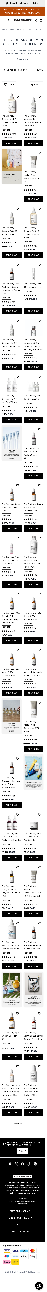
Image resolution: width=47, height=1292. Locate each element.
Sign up (22, 1151)
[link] (36, 20)
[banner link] (34, 772)
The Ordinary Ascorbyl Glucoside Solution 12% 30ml (33, 672)
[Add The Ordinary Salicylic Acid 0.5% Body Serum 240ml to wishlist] (17, 923)
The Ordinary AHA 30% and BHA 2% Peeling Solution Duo (11, 836)
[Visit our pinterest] (35, 1164)
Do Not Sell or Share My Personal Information (22, 1203)
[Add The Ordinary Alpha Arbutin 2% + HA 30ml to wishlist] (17, 485)
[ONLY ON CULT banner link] (12, 443)
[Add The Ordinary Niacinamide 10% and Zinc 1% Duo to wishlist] (17, 376)
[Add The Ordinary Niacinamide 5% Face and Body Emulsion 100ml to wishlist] (39, 1066)
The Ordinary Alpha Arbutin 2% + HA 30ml (11, 507)
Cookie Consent (23, 1199)
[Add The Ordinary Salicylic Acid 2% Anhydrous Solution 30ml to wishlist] (17, 867)
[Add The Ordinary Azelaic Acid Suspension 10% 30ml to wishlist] (39, 153)
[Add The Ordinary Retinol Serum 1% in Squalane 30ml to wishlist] (39, 485)
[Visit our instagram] (22, 1164)
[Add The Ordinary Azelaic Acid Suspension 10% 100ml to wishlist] (39, 702)
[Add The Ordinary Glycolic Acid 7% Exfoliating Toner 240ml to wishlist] (17, 97)
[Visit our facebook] (10, 1164)
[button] (12, 166)
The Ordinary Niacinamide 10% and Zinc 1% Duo (10, 398)
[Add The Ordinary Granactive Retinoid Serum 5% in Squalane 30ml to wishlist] (17, 758)
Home (4, 30)
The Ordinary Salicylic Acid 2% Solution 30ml (10, 231)
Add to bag (11, 143)
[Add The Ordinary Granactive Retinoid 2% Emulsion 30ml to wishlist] (39, 923)
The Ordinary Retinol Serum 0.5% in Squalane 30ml (33, 616)
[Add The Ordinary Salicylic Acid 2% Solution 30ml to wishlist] (17, 208)
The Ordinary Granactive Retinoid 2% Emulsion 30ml (33, 945)
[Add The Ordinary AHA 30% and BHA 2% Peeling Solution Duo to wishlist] (17, 814)
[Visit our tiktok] (29, 1164)
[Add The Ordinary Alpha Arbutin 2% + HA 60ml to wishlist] (17, 1013)
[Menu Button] (3, 20)
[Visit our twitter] (16, 1164)
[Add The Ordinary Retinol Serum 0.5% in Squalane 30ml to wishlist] (39, 594)
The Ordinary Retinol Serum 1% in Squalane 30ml (33, 507)
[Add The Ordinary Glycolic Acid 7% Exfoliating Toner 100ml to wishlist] (39, 208)
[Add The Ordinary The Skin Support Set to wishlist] (39, 376)
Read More (22, 59)
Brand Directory (17, 30)
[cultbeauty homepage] (22, 20)
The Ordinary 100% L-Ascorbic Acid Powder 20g (33, 836)
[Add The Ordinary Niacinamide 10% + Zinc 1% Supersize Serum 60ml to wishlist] (39, 97)
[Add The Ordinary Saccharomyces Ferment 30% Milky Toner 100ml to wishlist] (39, 538)
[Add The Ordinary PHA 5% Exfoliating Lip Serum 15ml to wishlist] (17, 538)
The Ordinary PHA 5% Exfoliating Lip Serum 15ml (10, 560)
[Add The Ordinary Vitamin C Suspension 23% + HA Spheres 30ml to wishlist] (39, 867)
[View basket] (41, 20)
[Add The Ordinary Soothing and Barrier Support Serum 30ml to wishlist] (39, 1013)
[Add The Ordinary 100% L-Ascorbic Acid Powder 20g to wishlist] (39, 814)
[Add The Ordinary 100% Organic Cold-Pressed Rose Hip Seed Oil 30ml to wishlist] (17, 594)
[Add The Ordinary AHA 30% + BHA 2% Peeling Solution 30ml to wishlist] (39, 429)
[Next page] (29, 1123)
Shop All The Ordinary (16, 70)
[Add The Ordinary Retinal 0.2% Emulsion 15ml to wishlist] (39, 265)
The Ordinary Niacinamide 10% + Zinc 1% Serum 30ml (11, 343)
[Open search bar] (8, 20)
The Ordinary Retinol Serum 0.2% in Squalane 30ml (11, 672)
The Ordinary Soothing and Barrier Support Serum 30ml (33, 1035)
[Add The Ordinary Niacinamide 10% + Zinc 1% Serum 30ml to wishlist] (17, 320)
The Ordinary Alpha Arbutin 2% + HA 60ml (11, 1035)
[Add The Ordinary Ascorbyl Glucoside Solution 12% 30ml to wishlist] (39, 650)
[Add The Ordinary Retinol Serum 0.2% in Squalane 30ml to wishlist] (17, 650)
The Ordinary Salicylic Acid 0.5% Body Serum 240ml (10, 945)
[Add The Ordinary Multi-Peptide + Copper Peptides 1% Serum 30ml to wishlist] (17, 265)
